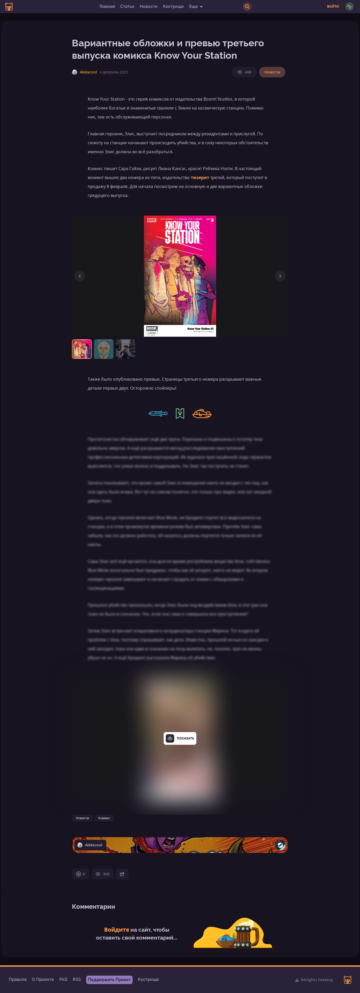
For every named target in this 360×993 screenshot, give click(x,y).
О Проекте (43, 979)
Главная (107, 6)
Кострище (173, 6)
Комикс (104, 818)
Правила (18, 979)
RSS (77, 979)
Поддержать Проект (109, 979)
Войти (333, 6)
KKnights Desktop (317, 980)
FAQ (63, 979)
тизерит (200, 177)
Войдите (116, 929)
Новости (149, 6)
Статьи (127, 6)
